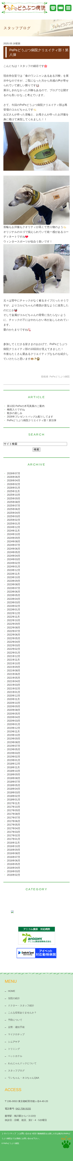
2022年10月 (13, 620)
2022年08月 (13, 627)
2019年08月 (13, 742)
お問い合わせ (25, 1133)
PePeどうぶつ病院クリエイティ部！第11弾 (31, 420)
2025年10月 (13, 494)
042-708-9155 (23, 1108)
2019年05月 (13, 749)
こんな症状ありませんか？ (22, 1012)
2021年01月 (13, 692)
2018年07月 (13, 781)
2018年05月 (13, 785)
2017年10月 (13, 806)
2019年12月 (13, 727)
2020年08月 (13, 709)
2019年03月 (13, 753)
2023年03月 (13, 602)
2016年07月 (13, 857)
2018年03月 (13, 792)
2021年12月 (13, 656)
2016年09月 (13, 849)
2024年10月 (13, 534)
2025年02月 (13, 519)
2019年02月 (13, 756)
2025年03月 (13, 516)
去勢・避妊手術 (16, 1027)
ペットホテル (15, 1056)
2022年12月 (13, 613)
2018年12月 (13, 763)
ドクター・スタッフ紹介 (21, 1005)
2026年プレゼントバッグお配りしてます (30, 416)
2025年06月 (13, 509)
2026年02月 (13, 484)
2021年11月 (13, 659)
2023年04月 (13, 598)
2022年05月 (13, 638)
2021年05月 (13, 677)
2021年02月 (13, 688)
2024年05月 (13, 552)
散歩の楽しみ (14, 413)
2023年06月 (13, 591)
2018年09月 (13, 774)
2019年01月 (13, 760)
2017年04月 (13, 828)
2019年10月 (13, 735)
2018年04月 (13, 788)
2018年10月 (13, 770)
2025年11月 (13, 491)
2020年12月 (13, 695)
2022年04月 (13, 641)
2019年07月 (13, 745)
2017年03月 (13, 831)
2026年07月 (13, 473)
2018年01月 (13, 799)
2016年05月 (13, 864)
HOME (11, 991)
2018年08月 (13, 778)
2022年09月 (13, 623)
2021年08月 (13, 670)
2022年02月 (13, 648)
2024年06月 (13, 548)
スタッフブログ (16, 1070)
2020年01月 (13, 724)
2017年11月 (13, 803)
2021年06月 (13, 674)
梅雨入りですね (16, 409)
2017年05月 (13, 824)
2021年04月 (13, 681)
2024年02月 (13, 563)
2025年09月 (13, 498)
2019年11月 (13, 731)
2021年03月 (13, 684)
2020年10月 (13, 702)
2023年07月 (13, 588)
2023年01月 (13, 609)
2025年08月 (13, 502)
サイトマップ (10, 1133)
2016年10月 (13, 846)
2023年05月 (13, 595)
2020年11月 (13, 699)
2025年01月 (13, 523)
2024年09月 (13, 537)
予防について (15, 1019)
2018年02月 (13, 796)
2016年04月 (13, 867)
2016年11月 (13, 842)
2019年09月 (13, 738)
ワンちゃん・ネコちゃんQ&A (23, 1077)
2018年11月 (13, 767)
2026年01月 (13, 487)
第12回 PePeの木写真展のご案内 (25, 406)
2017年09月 (13, 810)
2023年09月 (13, 580)
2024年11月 (13, 530)
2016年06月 (13, 860)
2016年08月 (13, 853)
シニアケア (14, 1041)
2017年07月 (13, 817)
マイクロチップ (16, 1034)
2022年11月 (13, 616)
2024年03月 (13, 559)
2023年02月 (13, 606)
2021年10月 (13, 663)
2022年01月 (13, 652)
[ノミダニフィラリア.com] (36, 916)
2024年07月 (13, 545)
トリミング (14, 1048)
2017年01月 (13, 839)
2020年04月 (13, 717)
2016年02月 (13, 874)
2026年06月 (13, 476)
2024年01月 (13, 566)
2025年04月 (13, 512)
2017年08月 (13, 813)
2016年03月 (13, 871)
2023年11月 (13, 573)
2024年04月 (13, 555)
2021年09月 (13, 666)
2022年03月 (13, 645)
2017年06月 (13, 821)
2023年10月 (13, 577)
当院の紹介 (14, 998)
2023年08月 (13, 584)
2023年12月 (13, 570)
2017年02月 (13, 835)
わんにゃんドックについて (22, 1063)
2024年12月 (13, 527)
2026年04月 (13, 480)
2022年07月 (13, 631)
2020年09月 (13, 706)
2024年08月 (13, 541)
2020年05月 (13, 713)
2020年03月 (13, 720)
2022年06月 (13, 634)
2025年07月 (13, 505)
